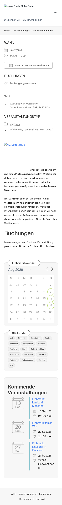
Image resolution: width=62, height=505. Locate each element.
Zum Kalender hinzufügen (30, 65)
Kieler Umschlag (37, 349)
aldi (11, 338)
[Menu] (56, 13)
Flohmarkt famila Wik (42, 424)
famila (47, 338)
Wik (11, 365)
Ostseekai (42, 354)
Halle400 (41, 343)
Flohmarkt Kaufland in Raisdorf (39, 446)
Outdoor (15, 124)
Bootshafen (35, 338)
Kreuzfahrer (14, 354)
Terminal (42, 360)
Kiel (37, 129)
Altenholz (21, 338)
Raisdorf (13, 360)
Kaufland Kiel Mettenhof (24, 103)
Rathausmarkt (27, 360)
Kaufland (28, 129)
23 (50, 305)
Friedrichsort (28, 343)
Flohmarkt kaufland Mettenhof (38, 402)
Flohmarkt (16, 129)
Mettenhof (46, 129)
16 (50, 298)
